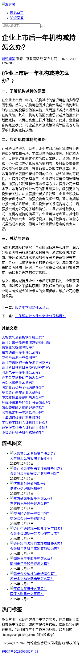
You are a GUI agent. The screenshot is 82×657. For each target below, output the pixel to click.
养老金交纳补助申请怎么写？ (23, 377)
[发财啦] (8, 4)
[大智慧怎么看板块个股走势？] (45, 453)
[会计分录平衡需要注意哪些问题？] (45, 468)
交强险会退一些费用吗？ (20, 357)
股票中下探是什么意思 (32, 307)
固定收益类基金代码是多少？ (23, 387)
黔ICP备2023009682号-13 (20, 651)
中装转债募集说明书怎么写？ (23, 397)
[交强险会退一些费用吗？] (45, 513)
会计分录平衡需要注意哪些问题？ (27, 342)
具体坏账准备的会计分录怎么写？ (27, 402)
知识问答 (17, 18)
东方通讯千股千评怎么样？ (22, 352)
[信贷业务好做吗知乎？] (45, 483)
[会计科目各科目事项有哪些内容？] (45, 543)
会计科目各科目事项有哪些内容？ (27, 367)
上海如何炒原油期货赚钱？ (22, 417)
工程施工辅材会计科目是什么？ (25, 422)
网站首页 (17, 13)
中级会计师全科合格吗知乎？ (23, 433)
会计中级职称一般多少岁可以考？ (27, 362)
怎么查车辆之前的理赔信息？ (23, 407)
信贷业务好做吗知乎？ (18, 347)
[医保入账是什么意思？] (45, 588)
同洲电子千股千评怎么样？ (22, 372)
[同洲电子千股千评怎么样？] (45, 558)
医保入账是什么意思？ (18, 382)
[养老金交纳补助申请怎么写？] (45, 573)
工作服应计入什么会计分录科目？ (40, 316)
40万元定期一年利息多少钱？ (23, 412)
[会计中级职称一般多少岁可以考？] (45, 528)
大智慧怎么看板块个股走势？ (23, 337)
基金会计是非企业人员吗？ (22, 392)
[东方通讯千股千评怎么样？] (45, 498)
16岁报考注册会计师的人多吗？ (25, 427)
